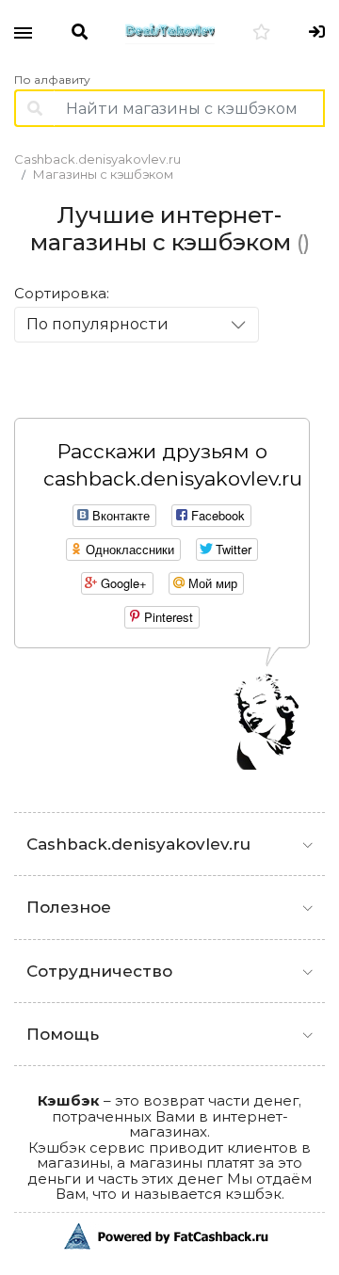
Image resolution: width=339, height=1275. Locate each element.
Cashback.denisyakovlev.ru (97, 159)
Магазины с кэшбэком (103, 174)
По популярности (97, 324)
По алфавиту (52, 80)
